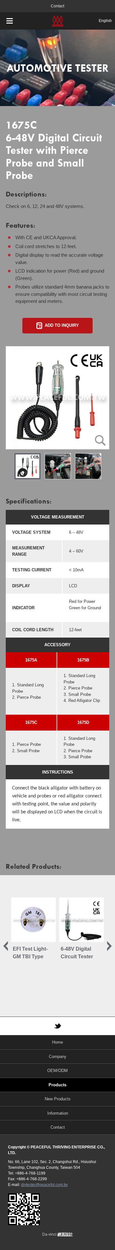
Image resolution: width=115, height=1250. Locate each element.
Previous (5, 945)
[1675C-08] (57, 397)
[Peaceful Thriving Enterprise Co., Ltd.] (57, 20)
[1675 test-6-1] (58, 466)
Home (57, 1042)
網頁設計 (65, 1234)
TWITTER (57, 1026)
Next (109, 945)
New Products (58, 1098)
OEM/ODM (57, 1070)
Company (57, 1056)
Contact (57, 6)
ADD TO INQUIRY (62, 325)
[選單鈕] (9, 21)
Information (57, 1113)
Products (57, 1084)
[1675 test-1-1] (88, 466)
